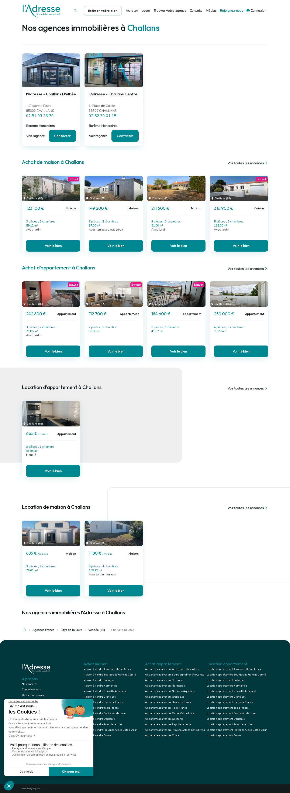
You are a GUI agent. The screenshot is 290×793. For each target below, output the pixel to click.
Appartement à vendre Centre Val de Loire (169, 713)
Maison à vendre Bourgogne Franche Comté (109, 674)
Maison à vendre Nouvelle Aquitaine (104, 691)
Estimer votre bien (103, 11)
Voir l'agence (35, 136)
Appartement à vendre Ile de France (166, 707)
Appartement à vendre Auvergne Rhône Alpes (172, 669)
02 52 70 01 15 (102, 115)
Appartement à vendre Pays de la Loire (168, 724)
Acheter (132, 10)
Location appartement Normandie (227, 685)
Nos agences (30, 684)
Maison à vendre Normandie (100, 685)
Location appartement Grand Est (226, 696)
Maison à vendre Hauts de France (103, 702)
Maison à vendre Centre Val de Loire (104, 713)
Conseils (196, 10)
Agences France (43, 630)
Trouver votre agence (170, 10)
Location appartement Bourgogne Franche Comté (236, 674)
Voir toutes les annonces (246, 163)
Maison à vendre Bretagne (98, 680)
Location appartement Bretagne (225, 680)
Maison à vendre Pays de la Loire (102, 724)
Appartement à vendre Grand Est (164, 696)
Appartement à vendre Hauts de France (168, 702)
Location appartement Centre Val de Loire (231, 713)
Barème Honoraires (40, 125)
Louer (145, 10)
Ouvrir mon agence (33, 695)
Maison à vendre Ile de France (100, 707)
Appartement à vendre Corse (162, 735)
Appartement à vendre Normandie (165, 685)
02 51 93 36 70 (40, 115)
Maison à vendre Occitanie (99, 719)
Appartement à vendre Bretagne (164, 680)
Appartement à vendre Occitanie (164, 719)
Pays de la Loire (71, 630)
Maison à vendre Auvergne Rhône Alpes (107, 669)
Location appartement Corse (224, 735)
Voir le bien (53, 246)
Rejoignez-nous (231, 10)
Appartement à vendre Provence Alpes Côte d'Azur (175, 730)
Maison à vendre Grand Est (99, 696)
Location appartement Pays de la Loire (229, 724)
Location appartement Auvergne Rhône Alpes (234, 669)
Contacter (62, 136)
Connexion (258, 10)
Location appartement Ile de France (227, 707)
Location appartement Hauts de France (230, 702)
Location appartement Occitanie (226, 719)
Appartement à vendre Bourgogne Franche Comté (174, 674)
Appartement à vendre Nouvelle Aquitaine (170, 691)
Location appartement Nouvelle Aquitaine (231, 691)
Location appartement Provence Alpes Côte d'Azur (237, 730)
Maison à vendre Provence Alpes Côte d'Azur (110, 730)
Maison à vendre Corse (97, 735)
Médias (211, 10)
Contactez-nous (31, 689)
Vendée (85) (96, 630)
